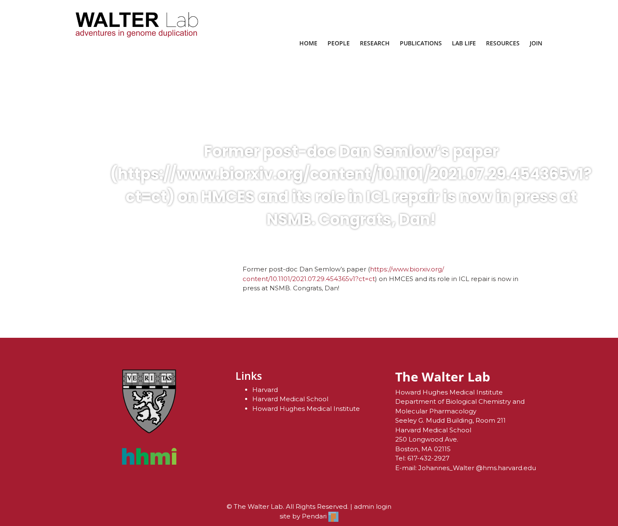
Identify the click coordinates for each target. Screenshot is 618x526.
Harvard (265, 390)
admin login (372, 506)
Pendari (315, 516)
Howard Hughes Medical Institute (306, 409)
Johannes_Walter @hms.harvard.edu (477, 468)
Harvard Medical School (290, 399)
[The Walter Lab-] (137, 24)
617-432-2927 (428, 458)
